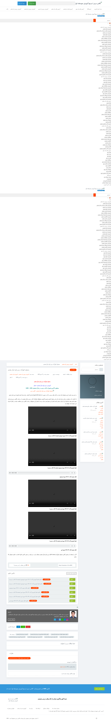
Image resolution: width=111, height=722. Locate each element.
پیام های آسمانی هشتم (106, 139)
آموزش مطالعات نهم (106, 86)
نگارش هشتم (108, 146)
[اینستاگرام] (67, 620)
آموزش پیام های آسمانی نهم (105, 87)
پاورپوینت (109, 179)
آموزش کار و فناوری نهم (105, 99)
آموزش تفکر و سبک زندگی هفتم (104, 31)
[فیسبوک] (57, 620)
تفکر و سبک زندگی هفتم (105, 105)
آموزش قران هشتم (107, 53)
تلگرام (18, 626)
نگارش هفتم (108, 122)
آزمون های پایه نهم (80, 9)
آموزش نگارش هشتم (106, 72)
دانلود (72, 579)
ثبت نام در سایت (98, 395)
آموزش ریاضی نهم (107, 93)
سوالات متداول (46, 708)
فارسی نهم (108, 158)
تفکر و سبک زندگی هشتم (105, 129)
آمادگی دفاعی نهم (107, 163)
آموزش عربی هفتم (107, 32)
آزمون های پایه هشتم (68, 9)
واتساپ (23, 626)
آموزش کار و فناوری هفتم (105, 50)
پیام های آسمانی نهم (106, 162)
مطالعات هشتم (107, 137)
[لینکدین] (55, 620)
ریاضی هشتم (108, 143)
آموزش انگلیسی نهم (106, 91)
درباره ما (31, 708)
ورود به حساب (98, 391)
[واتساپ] (62, 620)
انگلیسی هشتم (108, 141)
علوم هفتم (108, 108)
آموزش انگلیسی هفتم (106, 42)
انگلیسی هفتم (108, 116)
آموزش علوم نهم (107, 82)
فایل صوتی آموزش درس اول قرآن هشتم (17, 636)
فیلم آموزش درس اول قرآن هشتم (66, 636)
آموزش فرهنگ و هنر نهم (105, 95)
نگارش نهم (108, 171)
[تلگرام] (65, 620)
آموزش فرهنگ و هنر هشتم (105, 70)
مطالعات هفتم (108, 112)
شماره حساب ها (55, 708)
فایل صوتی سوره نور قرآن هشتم (51, 636)
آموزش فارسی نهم (107, 84)
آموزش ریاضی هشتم (106, 68)
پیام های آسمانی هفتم (106, 114)
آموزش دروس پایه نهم (43, 9)
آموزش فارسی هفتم (106, 36)
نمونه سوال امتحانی (106, 182)
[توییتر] (60, 620)
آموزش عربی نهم (107, 80)
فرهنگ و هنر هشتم (107, 144)
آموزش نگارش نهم (107, 97)
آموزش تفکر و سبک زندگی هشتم (103, 55)
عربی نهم (109, 154)
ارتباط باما (38, 708)
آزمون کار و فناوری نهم (106, 173)
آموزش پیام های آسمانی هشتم (104, 65)
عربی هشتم (108, 131)
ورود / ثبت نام (22, 3)
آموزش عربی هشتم (106, 57)
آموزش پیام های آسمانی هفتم (104, 40)
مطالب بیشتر (11, 619)
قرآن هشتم (108, 127)
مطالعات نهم (108, 160)
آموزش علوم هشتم (107, 59)
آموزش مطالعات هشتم (106, 63)
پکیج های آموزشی (107, 181)
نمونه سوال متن (107, 177)
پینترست (28, 626)
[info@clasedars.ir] (83, 718)
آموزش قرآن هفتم (107, 29)
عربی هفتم (108, 106)
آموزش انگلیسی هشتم (106, 67)
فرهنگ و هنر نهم (107, 169)
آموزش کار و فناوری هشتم (105, 74)
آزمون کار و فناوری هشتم (105, 148)
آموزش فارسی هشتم (106, 61)
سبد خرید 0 (32, 3)
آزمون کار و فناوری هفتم (105, 124)
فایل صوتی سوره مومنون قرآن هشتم (35, 636)
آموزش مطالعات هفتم (106, 38)
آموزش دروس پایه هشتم (29, 9)
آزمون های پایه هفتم (55, 9)
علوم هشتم (108, 133)
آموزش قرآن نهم (107, 78)
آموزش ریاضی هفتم (106, 44)
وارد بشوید (62, 666)
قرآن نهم (109, 152)
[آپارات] (96, 718)
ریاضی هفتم (108, 118)
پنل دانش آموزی (98, 9)
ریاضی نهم (108, 167)
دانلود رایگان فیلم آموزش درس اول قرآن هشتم (39, 634)
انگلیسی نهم (108, 165)
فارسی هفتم (108, 110)
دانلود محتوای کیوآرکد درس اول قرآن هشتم (59, 634)
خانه (7, 9)
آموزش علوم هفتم (107, 34)
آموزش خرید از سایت (21, 708)
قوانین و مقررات (10, 708)
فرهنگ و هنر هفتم (107, 120)
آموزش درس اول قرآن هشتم (22, 634)
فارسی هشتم (108, 135)
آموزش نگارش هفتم (106, 48)
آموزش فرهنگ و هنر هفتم (105, 46)
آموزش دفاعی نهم (107, 89)
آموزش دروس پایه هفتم (16, 9)
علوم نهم (109, 156)
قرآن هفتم (108, 103)
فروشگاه (89, 9)
